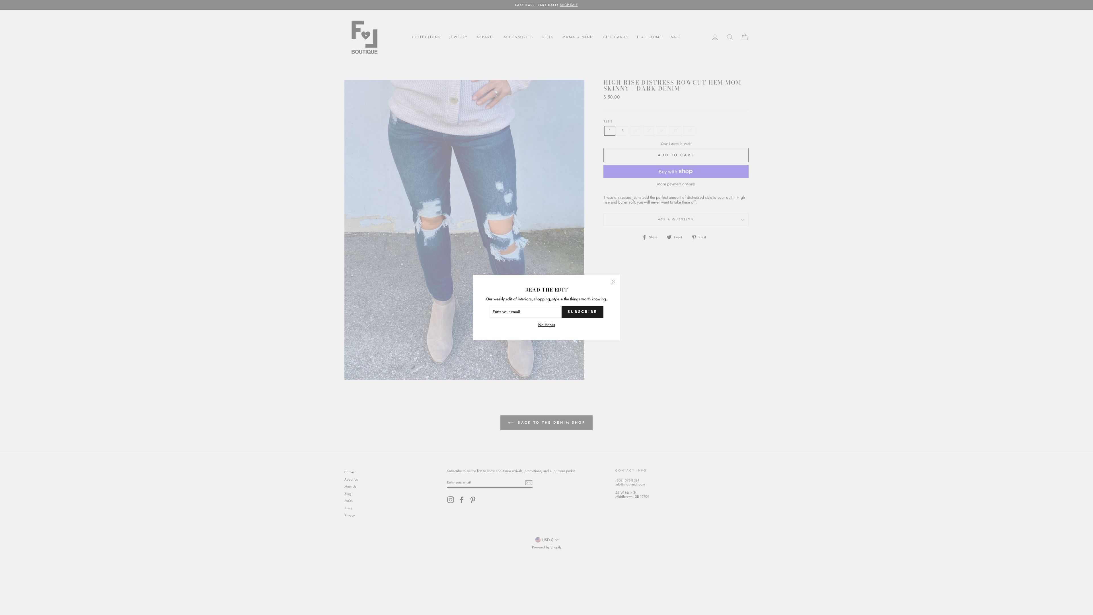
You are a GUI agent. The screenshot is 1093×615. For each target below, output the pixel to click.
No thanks (546, 324)
